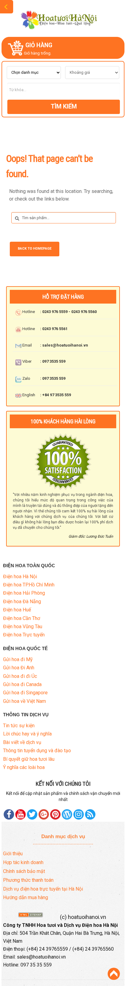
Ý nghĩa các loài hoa (24, 767)
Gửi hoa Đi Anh (18, 668)
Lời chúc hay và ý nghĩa (27, 734)
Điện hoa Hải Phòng (24, 593)
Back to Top (114, 974)
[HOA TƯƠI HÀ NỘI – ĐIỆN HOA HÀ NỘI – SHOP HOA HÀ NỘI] (63, 18)
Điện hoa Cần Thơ (21, 618)
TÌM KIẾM (64, 106)
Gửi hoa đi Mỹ (18, 659)
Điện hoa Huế (17, 610)
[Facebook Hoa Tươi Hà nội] (9, 814)
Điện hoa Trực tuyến (24, 635)
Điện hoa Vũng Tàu (22, 626)
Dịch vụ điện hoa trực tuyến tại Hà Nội (43, 889)
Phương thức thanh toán (28, 880)
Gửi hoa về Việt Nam (24, 701)
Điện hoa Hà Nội (20, 576)
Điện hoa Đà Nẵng (22, 601)
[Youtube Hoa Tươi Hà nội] (20, 814)
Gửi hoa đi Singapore (25, 693)
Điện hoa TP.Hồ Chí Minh (28, 585)
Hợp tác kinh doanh (23, 862)
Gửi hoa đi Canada (22, 684)
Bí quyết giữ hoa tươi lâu (28, 759)
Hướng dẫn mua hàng (25, 897)
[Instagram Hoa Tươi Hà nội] (79, 814)
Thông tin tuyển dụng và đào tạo (37, 750)
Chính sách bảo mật (24, 871)
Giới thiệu (13, 853)
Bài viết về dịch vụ (22, 742)
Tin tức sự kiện (19, 725)
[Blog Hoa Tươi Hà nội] (67, 814)
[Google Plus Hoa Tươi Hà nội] (44, 814)
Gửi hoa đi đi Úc (20, 676)
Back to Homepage (34, 249)
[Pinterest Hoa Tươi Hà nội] (32, 814)
